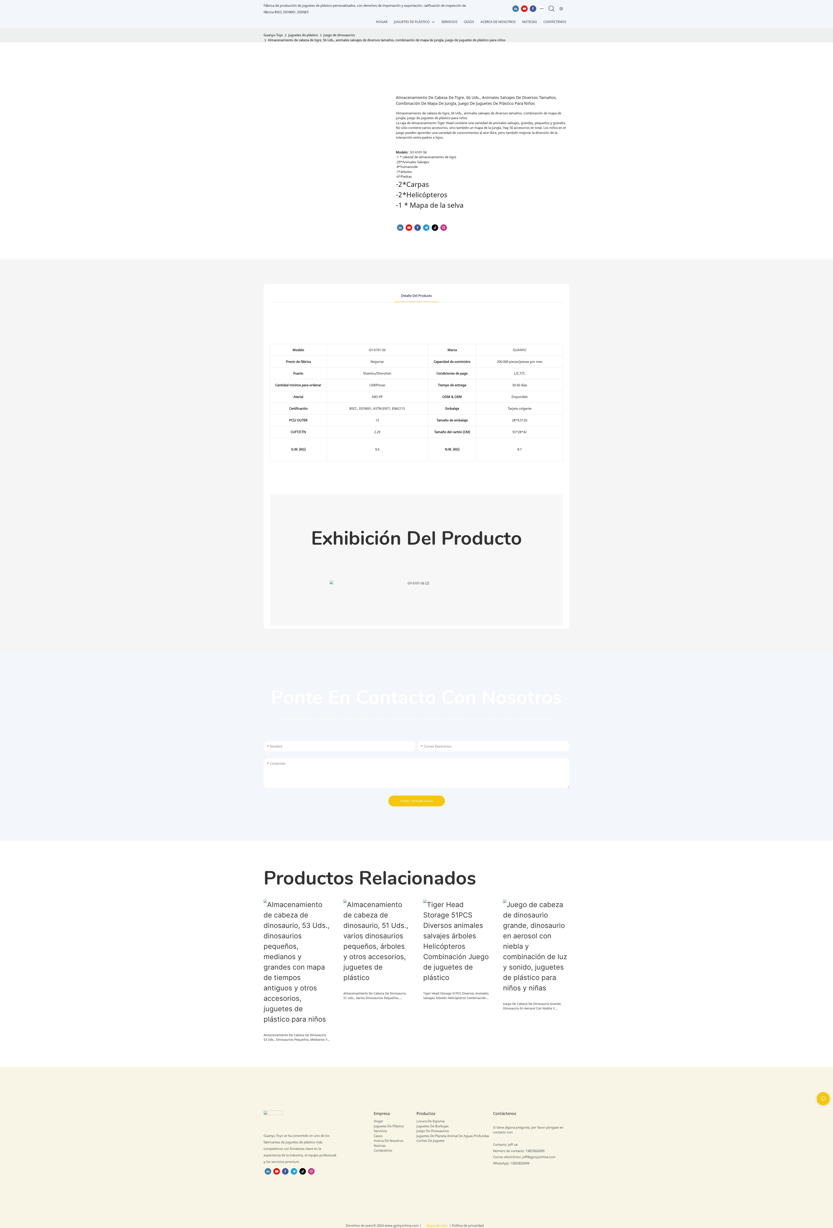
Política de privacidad (467, 1225)
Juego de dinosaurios (339, 35)
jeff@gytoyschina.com (538, 1157)
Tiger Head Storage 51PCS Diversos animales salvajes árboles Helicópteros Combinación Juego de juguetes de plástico (456, 995)
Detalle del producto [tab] (416, 295)
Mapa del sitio (437, 1225)
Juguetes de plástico (303, 35)
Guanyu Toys (273, 35)
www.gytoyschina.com (402, 1225)
